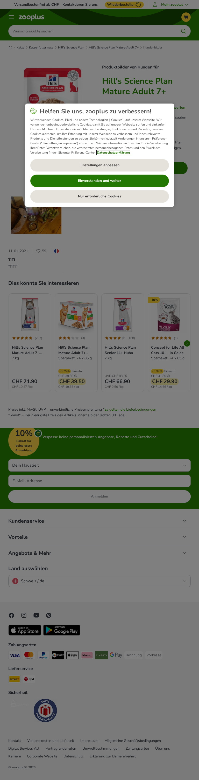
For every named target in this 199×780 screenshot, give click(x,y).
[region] (99, 155)
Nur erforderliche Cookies (99, 196)
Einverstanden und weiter (99, 180)
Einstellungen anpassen (99, 165)
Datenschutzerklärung (113, 152)
